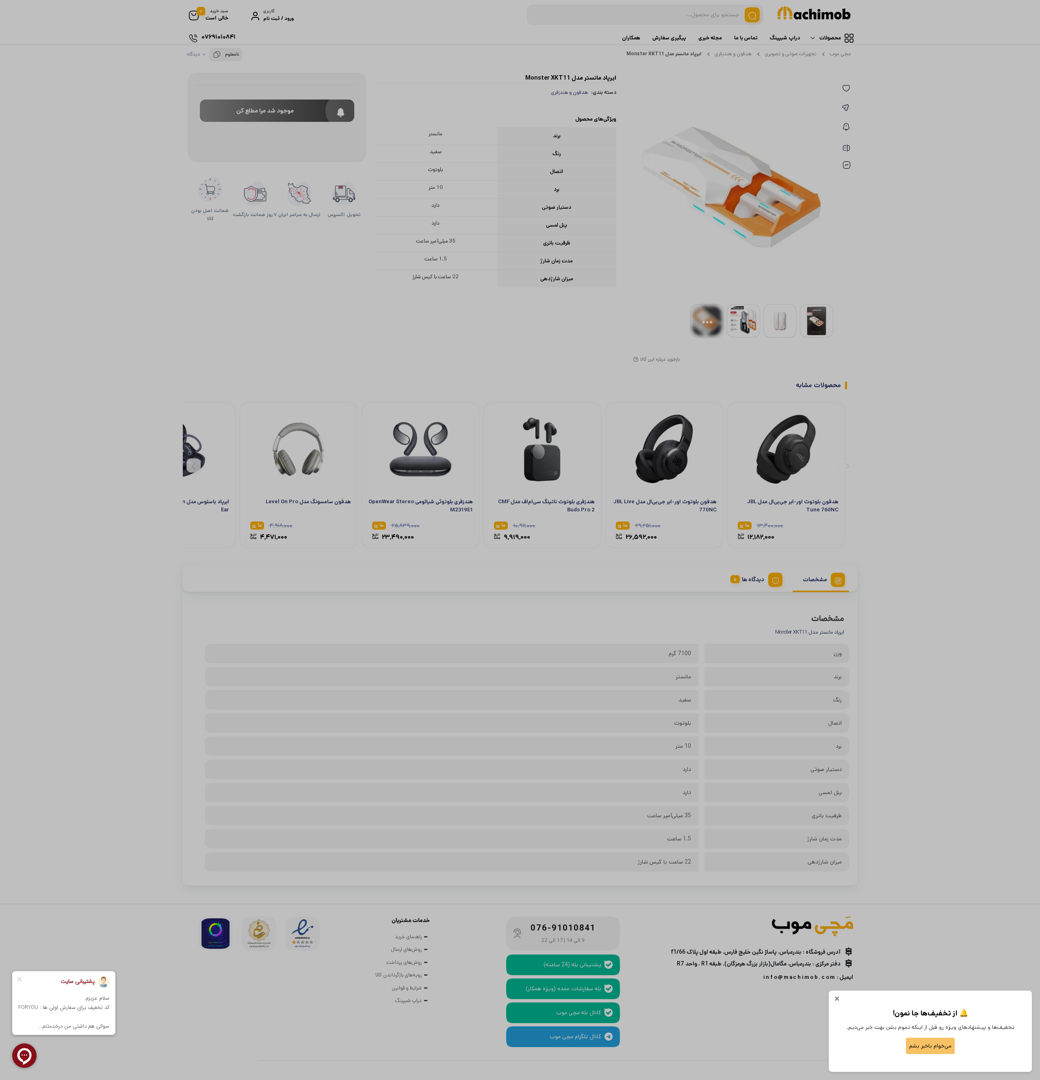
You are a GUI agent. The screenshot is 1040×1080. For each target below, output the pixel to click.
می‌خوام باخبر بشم (930, 1046)
